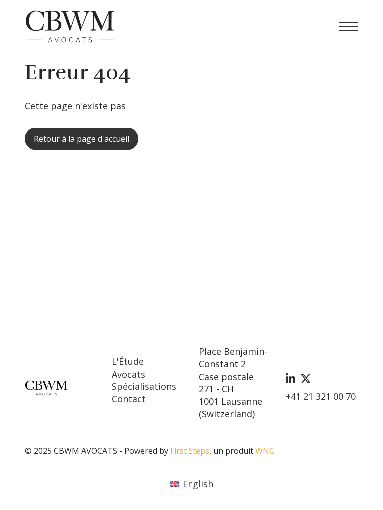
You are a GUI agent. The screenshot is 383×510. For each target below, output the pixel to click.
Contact (129, 399)
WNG (265, 450)
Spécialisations (144, 386)
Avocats (128, 374)
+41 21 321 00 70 (321, 396)
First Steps (189, 450)
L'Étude (128, 361)
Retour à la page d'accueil (81, 138)
